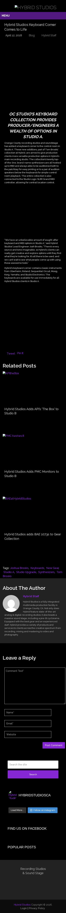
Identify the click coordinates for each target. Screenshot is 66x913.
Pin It (20, 353)
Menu (6, 15)
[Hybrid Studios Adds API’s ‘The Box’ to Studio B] (33, 388)
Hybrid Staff (48, 35)
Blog (32, 35)
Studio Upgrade (26, 572)
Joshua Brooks (19, 568)
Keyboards (37, 568)
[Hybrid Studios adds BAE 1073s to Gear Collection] (33, 513)
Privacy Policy (37, 908)
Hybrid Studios (22, 904)
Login (23, 908)
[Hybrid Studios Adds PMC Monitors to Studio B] (33, 451)
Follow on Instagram (44, 810)
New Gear (52, 568)
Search (33, 774)
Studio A (9, 572)
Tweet (11, 353)
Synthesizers (46, 572)
